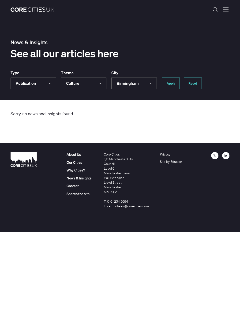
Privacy (165, 154)
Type (15, 72)
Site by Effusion (171, 161)
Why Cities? (76, 170)
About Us (74, 154)
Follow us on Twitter (214, 155)
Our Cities (74, 162)
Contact (73, 185)
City (114, 72)
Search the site (215, 9)
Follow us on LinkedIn (225, 155)
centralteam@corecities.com (128, 206)
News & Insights (79, 178)
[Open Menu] (225, 9)
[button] (33, 83)
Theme (67, 72)
